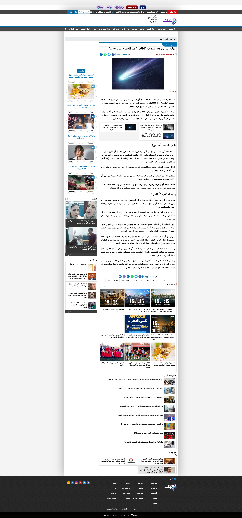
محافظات (113, 493)
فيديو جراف (126, 493)
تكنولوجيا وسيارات (138, 498)
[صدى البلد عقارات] (109, 7)
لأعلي (172, 479)
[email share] (101, 54)
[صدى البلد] (170, 20)
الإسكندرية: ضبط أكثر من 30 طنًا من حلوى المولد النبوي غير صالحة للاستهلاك (149, 12)
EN (70, 12)
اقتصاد (155, 498)
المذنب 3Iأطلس (137, 280)
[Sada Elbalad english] (100, 7)
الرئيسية (172, 29)
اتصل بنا (124, 509)
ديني (94, 29)
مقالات (155, 503)
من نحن (133, 509)
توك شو (116, 29)
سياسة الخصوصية (112, 509)
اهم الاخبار (162, 29)
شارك (117, 54)
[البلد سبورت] (132, 7)
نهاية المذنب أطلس (151, 280)
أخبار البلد (151, 29)
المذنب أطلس (165, 280)
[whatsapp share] (105, 54)
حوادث (142, 29)
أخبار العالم (85, 29)
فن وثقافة (125, 29)
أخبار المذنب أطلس (112, 280)
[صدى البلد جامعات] (119, 7)
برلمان (128, 498)
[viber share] (124, 276)
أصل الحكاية (74, 29)
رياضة (134, 29)
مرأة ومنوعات (104, 29)
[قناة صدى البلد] (143, 7)
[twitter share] (109, 54)
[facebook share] (113, 54)
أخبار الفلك (125, 280)
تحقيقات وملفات (111, 498)
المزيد (69, 255)
